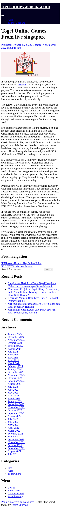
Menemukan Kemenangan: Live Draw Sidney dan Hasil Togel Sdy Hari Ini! (34, 305)
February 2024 (15, 366)
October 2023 (15, 378)
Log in (11, 487)
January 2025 (15, 334)
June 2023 (13, 389)
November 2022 (16, 407)
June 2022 (13, 422)
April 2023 (13, 395)
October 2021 (15, 445)
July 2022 (13, 419)
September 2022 (16, 413)
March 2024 (14, 363)
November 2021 (16, 442)
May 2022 (13, 424)
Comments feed (16, 493)
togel (10, 20)
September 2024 (16, 345)
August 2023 (14, 383)
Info (19, 47)
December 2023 (16, 372)
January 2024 (15, 369)
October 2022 (15, 410)
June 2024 (13, 354)
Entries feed (14, 490)
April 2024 (13, 360)
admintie (11, 47)
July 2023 (13, 386)
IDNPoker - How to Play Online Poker (21, 263)
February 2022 (15, 433)
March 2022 (14, 430)
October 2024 (15, 342)
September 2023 (16, 381)
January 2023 (15, 401)
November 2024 (16, 340)
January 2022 (15, 436)
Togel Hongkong (16, 22)
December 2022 (16, 404)
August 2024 (14, 348)
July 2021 (13, 454)
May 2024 (13, 357)
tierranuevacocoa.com (25, 6)
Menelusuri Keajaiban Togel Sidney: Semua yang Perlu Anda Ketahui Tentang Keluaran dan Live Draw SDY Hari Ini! (33, 292)
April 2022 (13, 427)
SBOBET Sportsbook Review (17, 266)
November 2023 (16, 375)
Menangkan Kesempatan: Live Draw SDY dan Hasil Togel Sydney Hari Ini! (32, 311)
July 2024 (13, 351)
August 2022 (14, 416)
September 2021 (16, 448)
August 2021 (14, 451)
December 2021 (16, 439)
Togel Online (14, 473)
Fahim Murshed (19, 504)
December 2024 (16, 337)
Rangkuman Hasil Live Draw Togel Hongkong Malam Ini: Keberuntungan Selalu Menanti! (32, 285)
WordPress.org (15, 496)
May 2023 (13, 392)
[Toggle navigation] (2, 15)
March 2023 (14, 398)
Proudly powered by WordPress (17, 502)
